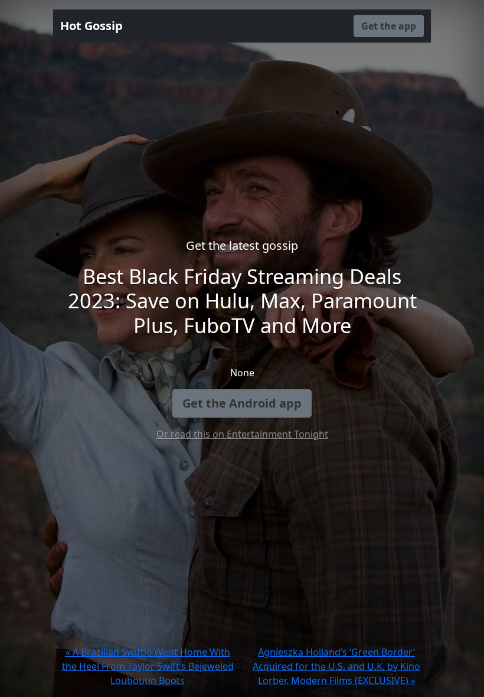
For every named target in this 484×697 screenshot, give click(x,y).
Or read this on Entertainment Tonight (242, 434)
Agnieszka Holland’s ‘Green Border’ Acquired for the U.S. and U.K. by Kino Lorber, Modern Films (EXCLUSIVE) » (336, 666)
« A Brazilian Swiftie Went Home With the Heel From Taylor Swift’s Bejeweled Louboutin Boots (148, 666)
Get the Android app (242, 403)
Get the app (388, 25)
